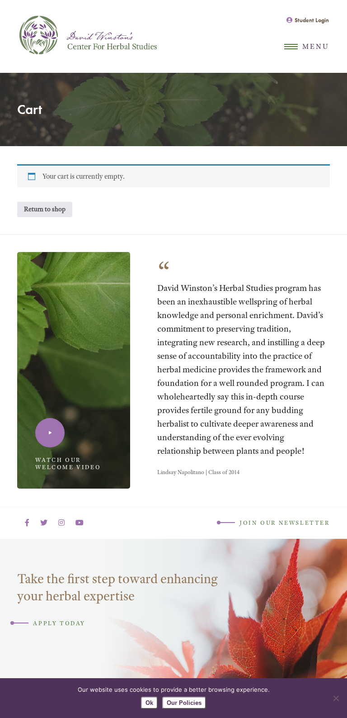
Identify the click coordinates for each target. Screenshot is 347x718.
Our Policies (184, 702)
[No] (335, 698)
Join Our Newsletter (284, 523)
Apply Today (59, 623)
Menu (316, 46)
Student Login (312, 20)
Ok (149, 702)
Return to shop (45, 209)
